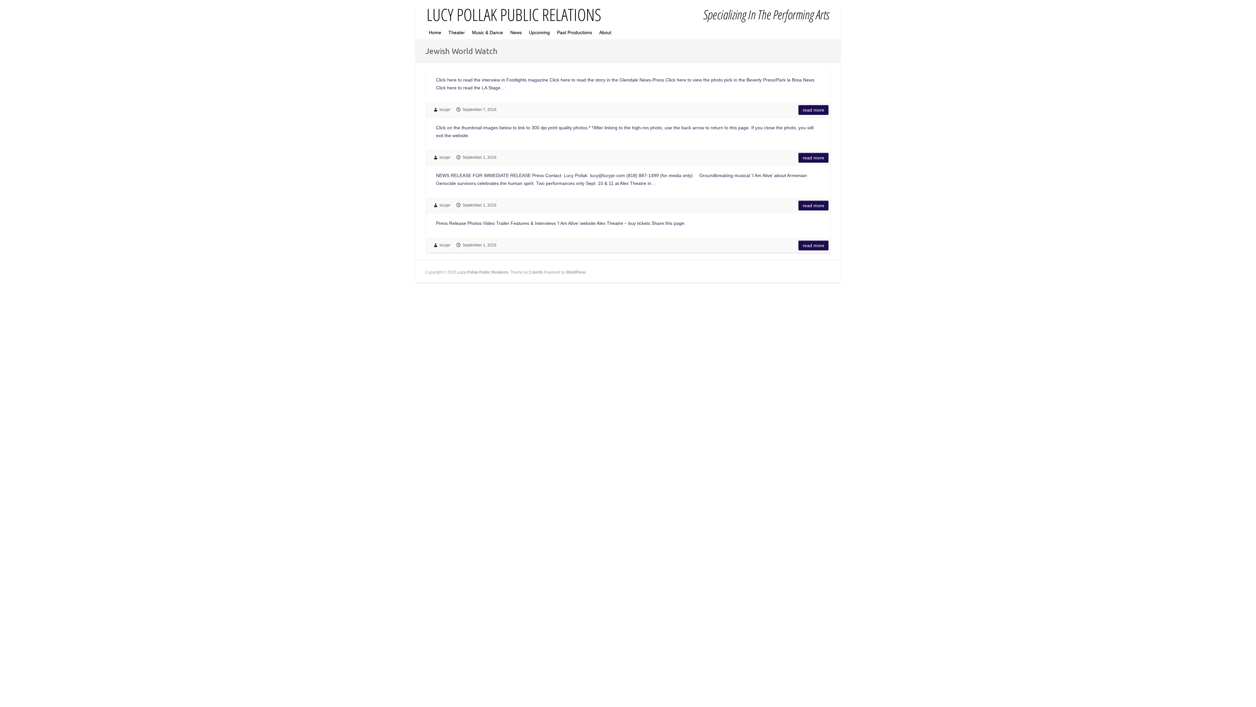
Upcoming (539, 32)
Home (435, 32)
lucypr (445, 109)
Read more (813, 110)
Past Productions (574, 32)
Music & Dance (487, 32)
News (516, 32)
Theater (456, 32)
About (605, 32)
